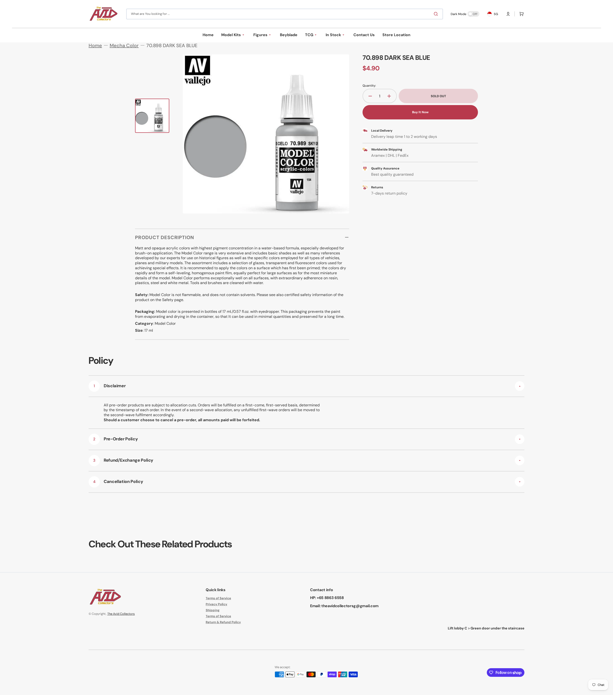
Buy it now (420, 112)
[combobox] (284, 14)
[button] (508, 14)
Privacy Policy (216, 604)
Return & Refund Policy (223, 622)
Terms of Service (218, 598)
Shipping (213, 610)
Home (95, 45)
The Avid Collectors (121, 614)
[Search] (437, 14)
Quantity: (369, 86)
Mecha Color (124, 45)
